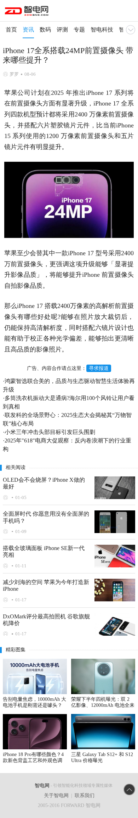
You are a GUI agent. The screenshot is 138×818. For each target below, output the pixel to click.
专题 (79, 30)
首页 (11, 30)
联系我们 (84, 795)
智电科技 (102, 30)
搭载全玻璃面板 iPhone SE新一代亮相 (44, 551)
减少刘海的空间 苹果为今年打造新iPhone (46, 585)
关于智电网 (56, 795)
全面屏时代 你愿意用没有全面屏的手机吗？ (46, 517)
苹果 (11, 92)
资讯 (28, 30)
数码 (45, 30)
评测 (62, 30)
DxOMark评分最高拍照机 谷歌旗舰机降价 (46, 619)
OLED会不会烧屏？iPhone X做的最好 (44, 483)
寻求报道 (99, 368)
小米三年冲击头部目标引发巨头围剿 (50, 432)
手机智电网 (27, 12)
